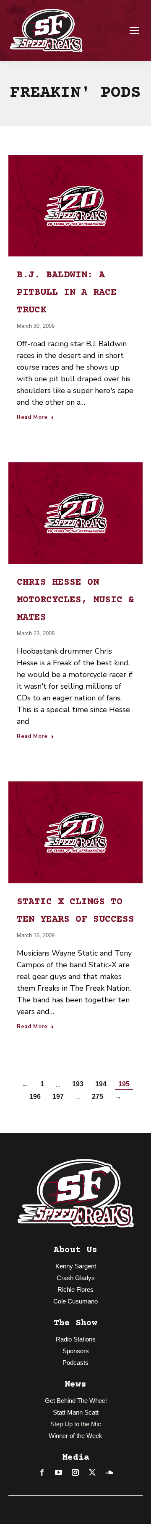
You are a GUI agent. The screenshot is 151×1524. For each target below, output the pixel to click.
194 (101, 1084)
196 (35, 1096)
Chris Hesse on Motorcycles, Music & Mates (75, 600)
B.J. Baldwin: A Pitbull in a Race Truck (67, 293)
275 (97, 1096)
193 (77, 1084)
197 (58, 1096)
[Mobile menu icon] (134, 30)
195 (124, 1084)
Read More (32, 417)
